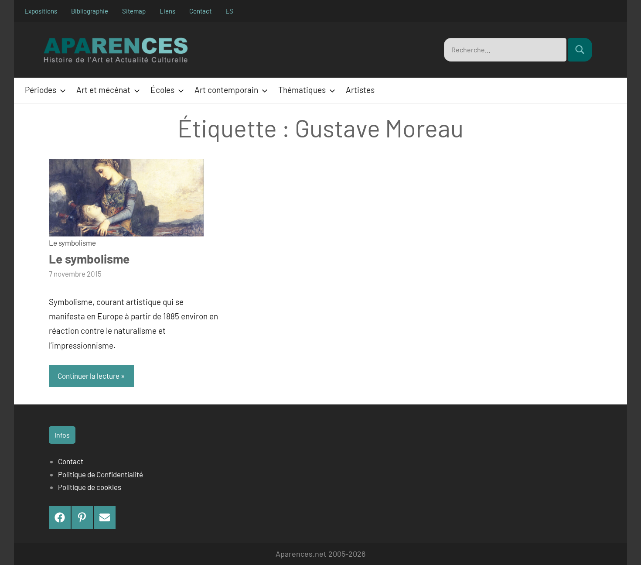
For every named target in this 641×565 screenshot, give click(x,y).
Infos (62, 435)
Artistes (360, 90)
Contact (200, 11)
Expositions (40, 11)
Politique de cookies (89, 487)
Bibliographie (89, 11)
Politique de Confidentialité (100, 474)
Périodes (40, 90)
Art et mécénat (103, 90)
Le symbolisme (72, 242)
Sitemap (134, 11)
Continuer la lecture (88, 375)
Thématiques (302, 90)
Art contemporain (226, 90)
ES (229, 11)
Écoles (162, 90)
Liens (167, 11)
